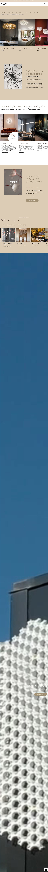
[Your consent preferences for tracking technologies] (46, 870)
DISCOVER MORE (5, 152)
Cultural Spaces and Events (7, 225)
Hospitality (18, 225)
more (3, 50)
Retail (24, 225)
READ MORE (21, 152)
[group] (8, 238)
